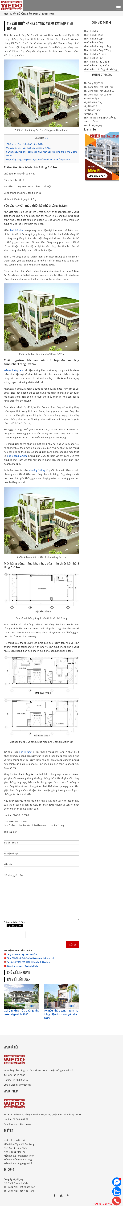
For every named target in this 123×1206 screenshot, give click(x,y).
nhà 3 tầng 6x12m (17, 455)
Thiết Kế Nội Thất (93, 34)
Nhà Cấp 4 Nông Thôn (16, 1147)
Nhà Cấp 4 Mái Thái (14, 1140)
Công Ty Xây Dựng (13, 1179)
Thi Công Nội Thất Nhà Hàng (19, 1190)
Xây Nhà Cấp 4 (91, 98)
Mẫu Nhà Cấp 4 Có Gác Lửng (19, 1144)
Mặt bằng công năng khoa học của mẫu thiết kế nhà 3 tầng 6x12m (38, 159)
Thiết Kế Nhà (91, 30)
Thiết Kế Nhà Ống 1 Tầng (97, 46)
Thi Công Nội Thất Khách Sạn (19, 1186)
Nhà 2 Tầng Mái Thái (15, 1151)
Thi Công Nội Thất (93, 83)
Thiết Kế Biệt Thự (93, 57)
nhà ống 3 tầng (37, 470)
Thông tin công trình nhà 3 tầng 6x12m (25, 144)
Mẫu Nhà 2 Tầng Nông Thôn (19, 1155)
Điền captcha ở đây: (14, 922)
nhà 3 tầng (25, 751)
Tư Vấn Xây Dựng (93, 125)
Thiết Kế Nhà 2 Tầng (95, 53)
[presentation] (40, 1024)
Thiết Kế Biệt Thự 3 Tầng (97, 65)
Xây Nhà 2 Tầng (92, 109)
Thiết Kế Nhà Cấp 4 (94, 38)
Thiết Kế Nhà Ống (93, 42)
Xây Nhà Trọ (90, 113)
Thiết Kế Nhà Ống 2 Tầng (97, 50)
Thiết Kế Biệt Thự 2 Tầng (97, 61)
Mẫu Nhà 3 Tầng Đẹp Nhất (18, 1163)
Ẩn (46, 138)
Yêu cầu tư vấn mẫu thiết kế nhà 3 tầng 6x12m (28, 147)
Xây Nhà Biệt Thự (93, 102)
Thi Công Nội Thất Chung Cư (99, 90)
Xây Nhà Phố (90, 106)
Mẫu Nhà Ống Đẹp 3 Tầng (18, 1159)
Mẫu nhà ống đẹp (13, 370)
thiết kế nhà (16, 230)
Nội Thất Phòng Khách (16, 1182)
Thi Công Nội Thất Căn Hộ (97, 94)
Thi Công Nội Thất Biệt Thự (98, 86)
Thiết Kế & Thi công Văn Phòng (100, 69)
